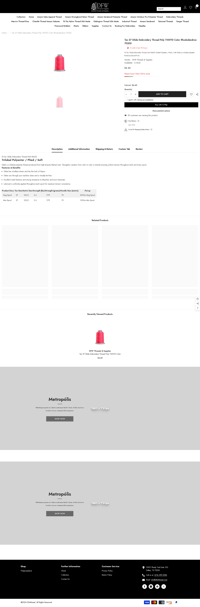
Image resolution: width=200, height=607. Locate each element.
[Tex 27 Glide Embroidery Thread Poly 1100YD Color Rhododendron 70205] (100, 333)
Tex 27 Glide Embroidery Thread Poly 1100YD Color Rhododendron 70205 (100, 354)
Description (57, 149)
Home (4, 33)
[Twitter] (163, 586)
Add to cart (163, 94)
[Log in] (185, 7)
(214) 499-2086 (160, 575)
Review (139, 149)
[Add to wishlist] (191, 94)
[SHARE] (196, 94)
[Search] (169, 9)
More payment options (161, 110)
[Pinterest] (157, 586)
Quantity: (128, 89)
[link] (25, 293)
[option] (59, 58)
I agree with (132, 100)
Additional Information (79, 149)
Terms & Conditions (145, 100)
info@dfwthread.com (159, 579)
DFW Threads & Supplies (142, 59)
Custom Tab (124, 149)
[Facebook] (144, 586)
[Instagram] (151, 586)
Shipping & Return (104, 149)
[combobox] (167, 9)
